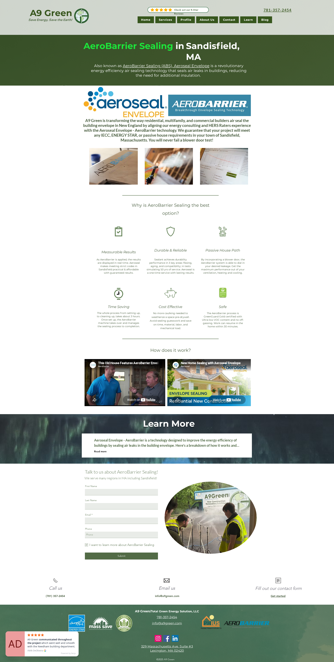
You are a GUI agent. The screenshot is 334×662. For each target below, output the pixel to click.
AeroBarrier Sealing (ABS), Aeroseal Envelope (166, 65)
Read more (100, 451)
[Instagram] (158, 638)
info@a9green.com (167, 596)
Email (88, 514)
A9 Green (51, 13)
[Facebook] (166, 638)
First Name (91, 486)
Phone (88, 529)
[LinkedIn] (175, 638)
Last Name (91, 500)
